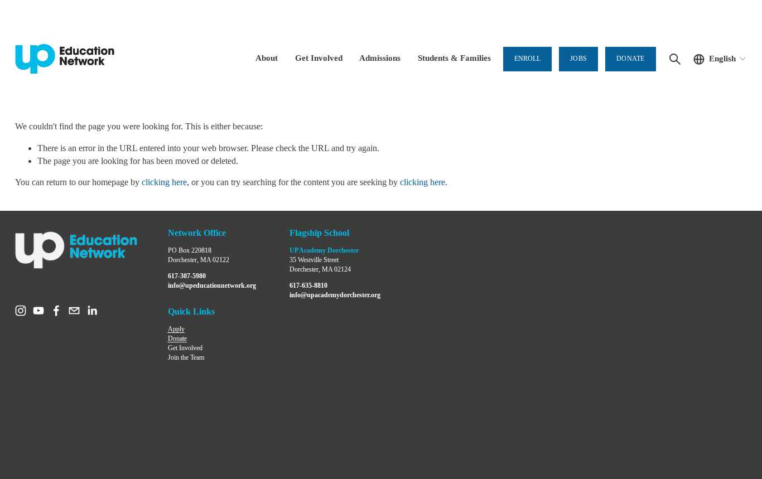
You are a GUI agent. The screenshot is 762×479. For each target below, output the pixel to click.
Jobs (578, 58)
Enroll (527, 58)
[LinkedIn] (92, 310)
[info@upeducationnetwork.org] (74, 310)
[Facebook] (56, 310)
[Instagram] (20, 310)
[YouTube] (38, 310)
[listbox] (720, 59)
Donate (630, 58)
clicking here (164, 182)
